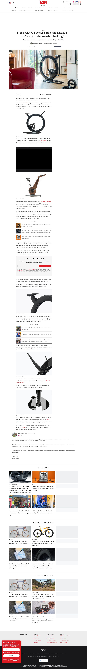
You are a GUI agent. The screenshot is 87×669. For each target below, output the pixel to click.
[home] (15, 7)
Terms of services (31, 269)
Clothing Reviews (63, 642)
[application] (34, 159)
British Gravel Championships (41, 450)
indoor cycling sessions (45, 201)
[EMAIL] (21, 435)
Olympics (36, 642)
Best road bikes (50, 635)
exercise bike (26, 103)
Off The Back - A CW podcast (52, 10)
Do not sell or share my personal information (48, 656)
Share (19, 94)
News (18, 7)
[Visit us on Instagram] (73, 1)
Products (43, 30)
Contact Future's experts (33, 654)
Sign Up (11, 655)
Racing (24, 7)
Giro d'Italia (36, 638)
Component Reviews (64, 640)
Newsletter (49, 94)
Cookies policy (62, 654)
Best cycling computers (52, 642)
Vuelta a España (37, 640)
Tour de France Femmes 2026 (68, 10)
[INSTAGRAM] (19, 435)
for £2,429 (43, 140)
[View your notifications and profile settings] (13, 3)
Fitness (44, 7)
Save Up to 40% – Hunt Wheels (25, 10)
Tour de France (37, 635)
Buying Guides (37, 7)
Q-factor (45, 421)
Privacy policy (54, 654)
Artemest (24, 427)
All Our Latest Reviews (64, 635)
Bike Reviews (63, 638)
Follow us (43, 94)
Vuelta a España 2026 (39, 10)
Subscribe (75, 4)
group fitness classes (29, 348)
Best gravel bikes (50, 638)
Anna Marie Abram (38, 43)
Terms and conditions (45, 654)
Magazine (57, 7)
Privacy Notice (19, 270)
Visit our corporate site (59, 665)
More (69, 7)
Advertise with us (32, 656)
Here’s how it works (57, 46)
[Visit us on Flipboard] (80, 1)
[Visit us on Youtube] (78, 1)
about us (23, 654)
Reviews (30, 7)
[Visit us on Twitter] (75, 1)
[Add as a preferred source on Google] (43, 660)
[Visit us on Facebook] (77, 1)
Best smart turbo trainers (52, 640)
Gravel (50, 7)
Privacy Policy (15, 660)
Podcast (63, 7)
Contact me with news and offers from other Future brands (11, 652)
